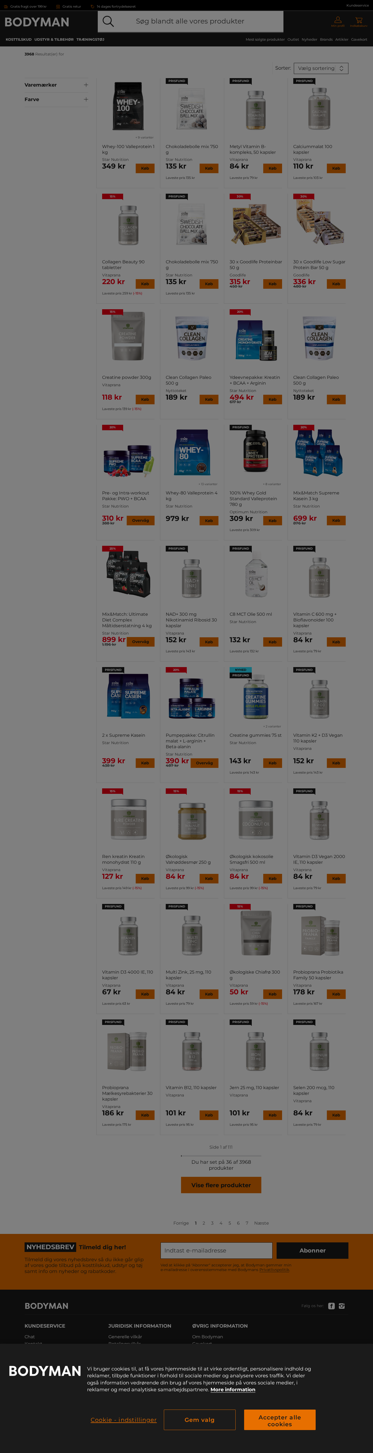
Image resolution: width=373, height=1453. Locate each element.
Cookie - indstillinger (124, 1419)
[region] (186, 1398)
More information (233, 1390)
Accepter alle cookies (280, 1421)
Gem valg (200, 1419)
